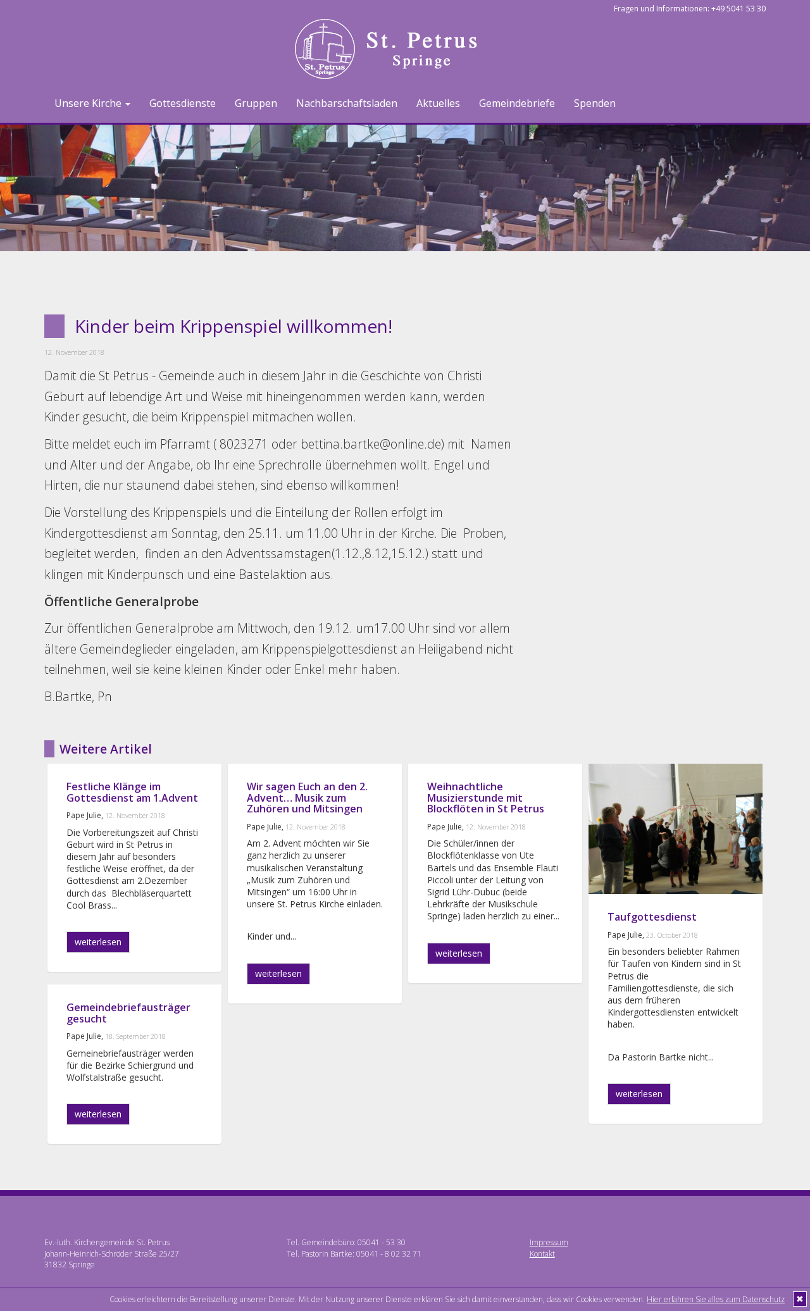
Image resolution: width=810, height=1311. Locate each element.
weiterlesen (98, 942)
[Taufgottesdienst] (676, 829)
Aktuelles (438, 103)
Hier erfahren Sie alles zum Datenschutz (716, 1299)
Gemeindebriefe (517, 103)
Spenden (595, 103)
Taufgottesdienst (652, 917)
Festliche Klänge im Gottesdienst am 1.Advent (132, 792)
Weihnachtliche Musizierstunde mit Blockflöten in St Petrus (485, 798)
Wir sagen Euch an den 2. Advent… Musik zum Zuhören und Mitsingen (307, 798)
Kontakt (542, 1253)
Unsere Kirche (89, 103)
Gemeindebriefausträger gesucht (128, 1013)
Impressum (549, 1242)
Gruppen (256, 103)
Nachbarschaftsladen (346, 103)
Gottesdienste (182, 103)
